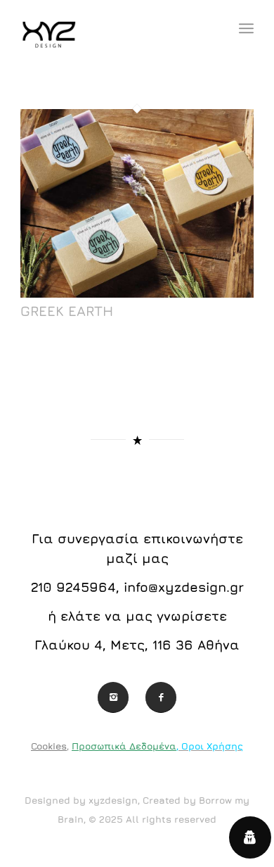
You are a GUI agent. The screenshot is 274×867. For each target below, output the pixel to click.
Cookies (49, 746)
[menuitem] (246, 28)
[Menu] (246, 28)
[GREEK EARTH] (137, 293)
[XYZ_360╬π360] (113, 28)
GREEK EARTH (66, 311)
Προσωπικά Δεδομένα (124, 746)
